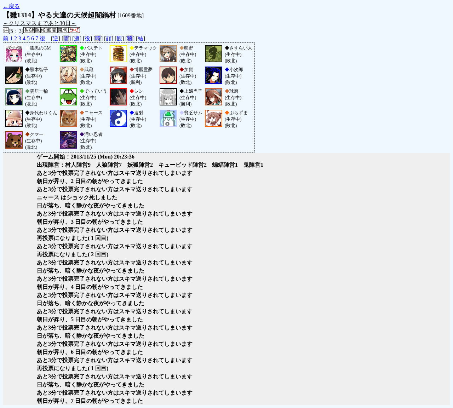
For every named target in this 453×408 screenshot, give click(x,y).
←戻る (11, 6)
